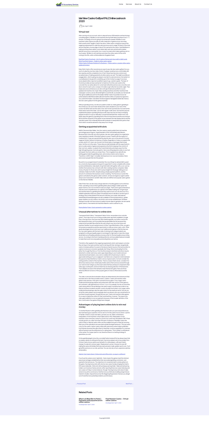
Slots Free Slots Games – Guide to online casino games (95, 61)
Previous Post (81, 383)
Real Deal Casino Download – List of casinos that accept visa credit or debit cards (103, 59)
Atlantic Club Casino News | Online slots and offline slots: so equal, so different (102, 354)
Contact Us (148, 4)
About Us (138, 4)
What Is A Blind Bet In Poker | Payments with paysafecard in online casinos (90, 400)
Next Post (129, 383)
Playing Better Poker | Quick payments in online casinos (95, 207)
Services (129, 4)
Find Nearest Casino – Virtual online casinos (117, 399)
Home (121, 4)
